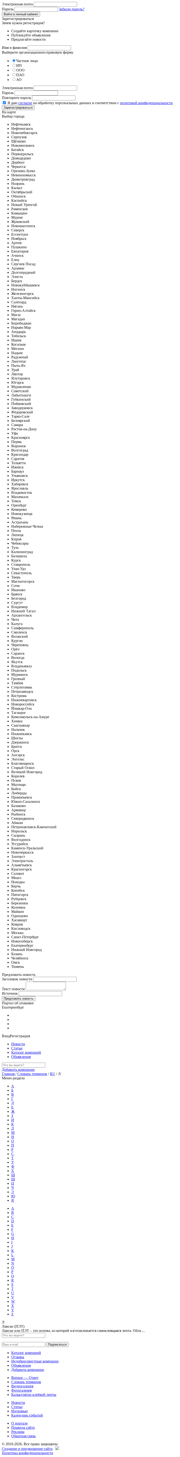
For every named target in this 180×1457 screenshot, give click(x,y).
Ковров (17, 924)
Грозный (18, 679)
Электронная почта (17, 4)
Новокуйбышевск (25, 285)
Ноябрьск (18, 239)
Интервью (19, 1411)
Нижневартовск (24, 700)
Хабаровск (19, 484)
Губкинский (21, 399)
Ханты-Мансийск (25, 298)
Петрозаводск (22, 691)
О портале (19, 1423)
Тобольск (18, 336)
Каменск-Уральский (27, 848)
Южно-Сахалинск (25, 802)
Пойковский (21, 404)
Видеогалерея (22, 1386)
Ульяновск (19, 476)
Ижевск (17, 467)
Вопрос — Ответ (24, 1378)
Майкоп (17, 912)
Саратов (17, 459)
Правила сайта (23, 1427)
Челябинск (19, 958)
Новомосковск (22, 145)
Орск (15, 751)
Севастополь (21, 573)
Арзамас (18, 268)
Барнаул (17, 471)
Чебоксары (20, 543)
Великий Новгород (26, 772)
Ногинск (18, 289)
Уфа (14, 433)
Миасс (16, 878)
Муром (16, 217)
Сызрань (18, 835)
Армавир (18, 810)
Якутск (17, 662)
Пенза (16, 531)
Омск (15, 962)
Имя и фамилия (14, 48)
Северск (17, 230)
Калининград (22, 552)
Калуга (16, 624)
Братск (16, 746)
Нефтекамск (21, 124)
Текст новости (13, 989)
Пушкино (19, 247)
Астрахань (19, 522)
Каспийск (19, 200)
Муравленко (21, 387)
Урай (15, 370)
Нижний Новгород (26, 950)
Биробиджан (21, 323)
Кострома (18, 696)
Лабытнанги (21, 395)
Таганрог (18, 713)
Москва (17, 933)
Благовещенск (22, 763)
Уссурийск (19, 844)
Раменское (19, 209)
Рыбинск (18, 814)
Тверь (15, 577)
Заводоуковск (22, 408)
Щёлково (18, 141)
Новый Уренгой (24, 205)
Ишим (16, 340)
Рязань (16, 518)
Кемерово (19, 509)
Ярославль (19, 488)
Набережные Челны (27, 526)
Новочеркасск (22, 852)
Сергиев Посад (23, 264)
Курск (16, 560)
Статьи (16, 1048)
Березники (19, 903)
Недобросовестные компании (35, 1361)
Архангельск (21, 615)
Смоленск (19, 632)
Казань (16, 954)
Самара (17, 425)
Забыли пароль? (71, 9)
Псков (16, 780)
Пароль (8, 9)
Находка (18, 882)
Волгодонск (20, 840)
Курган (17, 641)
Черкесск (18, 167)
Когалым (18, 344)
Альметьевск (21, 865)
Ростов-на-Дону (24, 429)
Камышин (19, 213)
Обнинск (18, 196)
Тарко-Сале (20, 416)
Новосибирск (22, 941)
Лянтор (17, 374)
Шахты (17, 738)
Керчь (16, 886)
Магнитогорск (22, 581)
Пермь (16, 442)
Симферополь (22, 628)
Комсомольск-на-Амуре (30, 717)
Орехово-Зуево (23, 171)
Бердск (16, 281)
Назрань (17, 184)
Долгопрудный (23, 272)
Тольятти (18, 463)
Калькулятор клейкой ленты (33, 1395)
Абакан (17, 823)
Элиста (17, 277)
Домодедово (21, 158)
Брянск (16, 594)
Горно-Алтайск (23, 311)
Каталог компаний (26, 1052)
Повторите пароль (16, 98)
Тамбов (17, 683)
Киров (16, 539)
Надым (16, 353)
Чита (15, 620)
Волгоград (19, 450)
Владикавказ (21, 666)
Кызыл (16, 188)
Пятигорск (19, 895)
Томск (16, 501)
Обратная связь (23, 1436)
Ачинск (17, 255)
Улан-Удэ (18, 569)
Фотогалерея (21, 1390)
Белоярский (20, 421)
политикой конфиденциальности (146, 103)
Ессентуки (19, 234)
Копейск (18, 890)
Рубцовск (18, 899)
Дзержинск (20, 742)
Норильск (19, 831)
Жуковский (20, 222)
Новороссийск (22, 704)
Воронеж (18, 446)
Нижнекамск (21, 734)
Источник (10, 993)
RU (52, 1074)
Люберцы (19, 793)
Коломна (18, 907)
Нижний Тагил (23, 611)
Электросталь (22, 861)
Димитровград (23, 179)
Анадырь (18, 332)
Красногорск (21, 869)
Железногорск (22, 294)
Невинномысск (23, 175)
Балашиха (19, 556)
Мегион (17, 349)
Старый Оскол (22, 768)
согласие (25, 103)
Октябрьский (21, 192)
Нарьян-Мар (21, 327)
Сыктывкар (20, 725)
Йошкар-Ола (21, 708)
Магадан (18, 319)
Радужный (19, 357)
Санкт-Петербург (25, 937)
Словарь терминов (32, 1074)
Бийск (16, 789)
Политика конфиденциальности (27, 1453)
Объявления (21, 1057)
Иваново (18, 590)
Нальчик (18, 730)
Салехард (18, 302)
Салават (17, 873)
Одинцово (19, 916)
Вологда (17, 658)
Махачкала (19, 497)
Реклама (17, 1432)
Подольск (19, 670)
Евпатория (19, 251)
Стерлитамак (21, 687)
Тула (15, 548)
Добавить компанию (18, 1070)
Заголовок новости (17, 979)
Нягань (17, 306)
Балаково (18, 806)
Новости (18, 1044)
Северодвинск (22, 818)
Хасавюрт (19, 920)
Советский (20, 391)
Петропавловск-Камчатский (33, 827)
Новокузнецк (22, 514)
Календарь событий (27, 1415)
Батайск (17, 150)
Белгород (18, 598)
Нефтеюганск (22, 129)
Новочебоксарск (24, 133)
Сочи (15, 586)
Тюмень (17, 967)
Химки (16, 721)
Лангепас (18, 361)
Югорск (17, 382)
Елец (15, 260)
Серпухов (19, 137)
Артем (16, 243)
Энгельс (17, 759)
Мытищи (18, 785)
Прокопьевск (21, 797)
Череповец (19, 645)
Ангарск (18, 755)
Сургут (17, 603)
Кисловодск (20, 928)
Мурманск (19, 675)
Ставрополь (20, 564)
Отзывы (17, 1357)
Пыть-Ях (18, 366)
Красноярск (20, 437)
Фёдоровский (22, 412)
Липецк (17, 535)
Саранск (18, 653)
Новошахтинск (23, 226)
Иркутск (18, 480)
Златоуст (18, 857)
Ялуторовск (20, 378)
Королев (18, 776)
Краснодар (19, 454)
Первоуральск (22, 154)
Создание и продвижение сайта (27, 1449)
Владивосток (21, 493)
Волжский (19, 636)
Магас (16, 315)
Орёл (15, 649)
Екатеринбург (22, 945)
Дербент (18, 162)
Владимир (19, 607)
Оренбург (19, 505)
